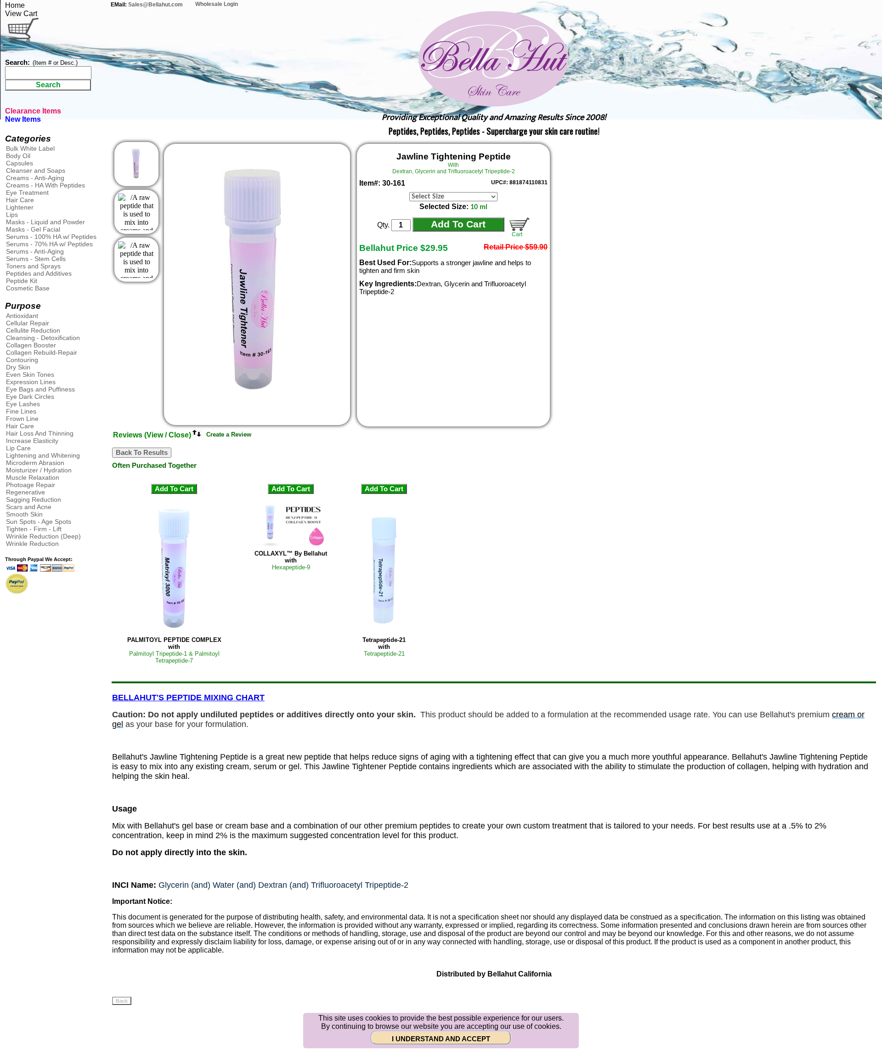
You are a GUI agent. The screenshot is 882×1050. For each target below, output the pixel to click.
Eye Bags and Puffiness (40, 389)
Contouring (22, 359)
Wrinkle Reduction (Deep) (43, 536)
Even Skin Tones (30, 374)
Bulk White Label (30, 148)
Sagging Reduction (33, 499)
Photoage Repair (30, 484)
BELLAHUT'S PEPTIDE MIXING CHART (188, 697)
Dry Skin (18, 367)
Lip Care (18, 448)
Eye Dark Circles (30, 396)
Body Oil (18, 155)
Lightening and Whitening (43, 455)
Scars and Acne (28, 507)
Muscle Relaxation (32, 477)
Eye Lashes (23, 404)
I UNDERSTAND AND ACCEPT (441, 1039)
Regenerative (25, 492)
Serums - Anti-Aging (35, 251)
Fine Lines (21, 411)
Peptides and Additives (39, 273)
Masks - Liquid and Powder (45, 222)
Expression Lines (31, 382)
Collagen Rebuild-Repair (41, 352)
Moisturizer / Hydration (39, 470)
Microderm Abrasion (35, 462)
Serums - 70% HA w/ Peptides (49, 244)
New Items (23, 119)
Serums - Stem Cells (36, 258)
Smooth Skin (24, 514)
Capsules (19, 163)
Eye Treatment (27, 192)
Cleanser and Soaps (35, 170)
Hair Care (20, 200)
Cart (515, 234)
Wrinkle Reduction (32, 543)
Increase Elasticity (32, 440)
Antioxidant (22, 315)
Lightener (20, 207)
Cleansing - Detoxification (43, 337)
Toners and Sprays (33, 266)
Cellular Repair (27, 323)
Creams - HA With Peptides (45, 185)
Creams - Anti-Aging (35, 178)
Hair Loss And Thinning (40, 433)
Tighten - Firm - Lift (34, 529)
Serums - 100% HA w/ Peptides (51, 236)
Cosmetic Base (28, 288)
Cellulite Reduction (33, 330)
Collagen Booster (31, 345)
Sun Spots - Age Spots (38, 521)
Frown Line (22, 418)
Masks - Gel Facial (33, 229)
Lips (12, 214)
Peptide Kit (21, 280)
